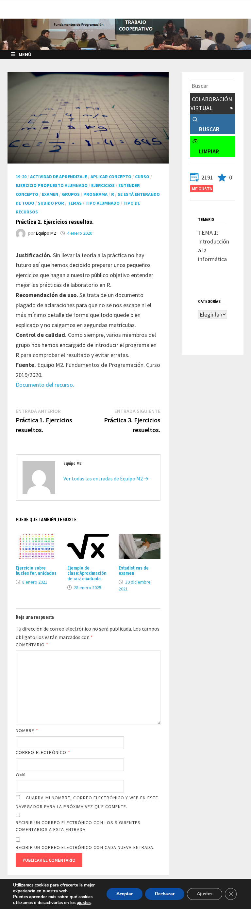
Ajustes (204, 894)
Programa (95, 194)
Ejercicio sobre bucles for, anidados (36, 570)
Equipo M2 (46, 233)
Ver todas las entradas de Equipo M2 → (106, 478)
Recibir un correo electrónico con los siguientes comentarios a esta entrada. (78, 826)
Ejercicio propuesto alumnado (52, 185)
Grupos (71, 194)
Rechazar (165, 894)
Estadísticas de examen (134, 570)
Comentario (32, 645)
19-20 (21, 177)
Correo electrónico (43, 752)
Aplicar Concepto (111, 177)
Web (20, 774)
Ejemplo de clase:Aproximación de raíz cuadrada (87, 573)
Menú (25, 54)
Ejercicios (103, 185)
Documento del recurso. (45, 384)
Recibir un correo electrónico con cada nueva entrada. (85, 847)
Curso (142, 177)
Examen (50, 194)
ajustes (84, 903)
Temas (75, 203)
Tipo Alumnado (102, 203)
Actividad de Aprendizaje (58, 177)
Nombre (27, 730)
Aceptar (124, 894)
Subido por (51, 203)
